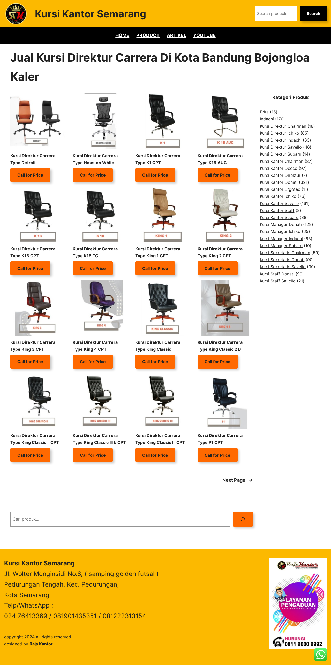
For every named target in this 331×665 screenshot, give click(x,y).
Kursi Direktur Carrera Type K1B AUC (220, 159)
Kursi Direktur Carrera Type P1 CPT (220, 439)
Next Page (237, 480)
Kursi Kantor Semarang (90, 14)
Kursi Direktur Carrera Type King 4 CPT (95, 346)
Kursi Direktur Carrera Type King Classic (157, 346)
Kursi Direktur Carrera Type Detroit (32, 159)
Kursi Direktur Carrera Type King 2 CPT (220, 252)
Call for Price (30, 175)
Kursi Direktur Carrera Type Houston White (95, 159)
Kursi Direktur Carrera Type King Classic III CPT (160, 439)
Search (313, 13)
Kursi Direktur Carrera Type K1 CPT (157, 159)
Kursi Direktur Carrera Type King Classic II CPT (34, 439)
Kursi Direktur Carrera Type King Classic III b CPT (99, 439)
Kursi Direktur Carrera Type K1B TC (95, 252)
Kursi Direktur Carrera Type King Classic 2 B (220, 346)
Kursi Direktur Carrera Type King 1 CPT (157, 252)
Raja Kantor (41, 643)
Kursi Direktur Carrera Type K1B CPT (32, 252)
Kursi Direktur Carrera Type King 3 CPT (32, 346)
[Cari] (243, 519)
